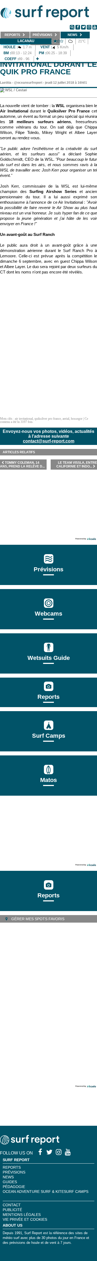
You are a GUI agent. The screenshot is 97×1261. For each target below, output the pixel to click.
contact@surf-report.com (48, 441)
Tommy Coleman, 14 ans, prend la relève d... (22, 464)
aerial (66, 419)
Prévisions (14, 1172)
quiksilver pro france (47, 419)
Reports (48, 696)
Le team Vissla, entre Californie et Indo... (76, 464)
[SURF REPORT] (29, 1143)
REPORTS (12, 1167)
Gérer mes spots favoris (37, 919)
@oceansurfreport (28, 83)
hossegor (76, 419)
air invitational (24, 419)
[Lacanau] (37, 59)
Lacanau (26, 41)
